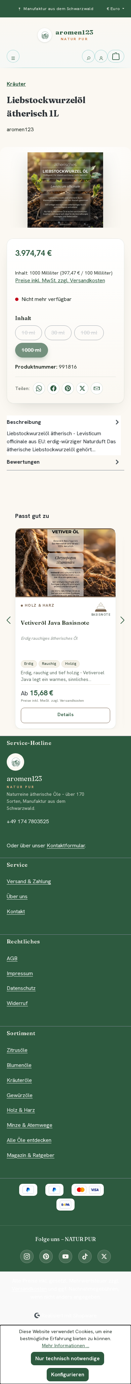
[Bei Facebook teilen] (53, 388)
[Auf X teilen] (82, 388)
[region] (65, 620)
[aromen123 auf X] (104, 1256)
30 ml (61, 334)
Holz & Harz (21, 1109)
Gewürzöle (20, 1095)
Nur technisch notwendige (67, 1358)
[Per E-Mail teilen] (97, 388)
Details (65, 714)
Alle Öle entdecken (29, 1140)
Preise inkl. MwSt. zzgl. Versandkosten (60, 280)
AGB (12, 958)
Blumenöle (19, 1065)
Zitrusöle (17, 1050)
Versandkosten (29, 1288)
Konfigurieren (67, 1374)
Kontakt (16, 911)
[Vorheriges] (8, 620)
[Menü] (13, 56)
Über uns (17, 896)
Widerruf (17, 1003)
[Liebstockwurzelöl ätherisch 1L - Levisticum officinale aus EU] (65, 190)
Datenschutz (21, 988)
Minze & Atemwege (29, 1125)
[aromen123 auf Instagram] (27, 1256)
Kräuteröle (19, 1080)
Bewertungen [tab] (23, 461)
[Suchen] (88, 56)
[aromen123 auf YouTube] (65, 1256)
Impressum (20, 973)
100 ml (92, 334)
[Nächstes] (123, 620)
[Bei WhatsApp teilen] (39, 388)
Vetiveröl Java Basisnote (55, 622)
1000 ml (34, 352)
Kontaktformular (66, 845)
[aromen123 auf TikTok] (85, 1256)
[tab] (64, 435)
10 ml (31, 334)
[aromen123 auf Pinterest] (46, 1256)
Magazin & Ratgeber (30, 1155)
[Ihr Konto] (101, 56)
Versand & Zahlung (29, 881)
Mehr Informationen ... (65, 1345)
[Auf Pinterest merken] (68, 388)
